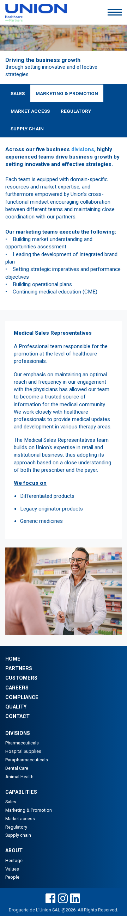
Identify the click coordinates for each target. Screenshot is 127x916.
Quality (15, 707)
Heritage (14, 860)
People (12, 877)
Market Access (30, 111)
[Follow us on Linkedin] (75, 899)
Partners (18, 668)
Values (12, 869)
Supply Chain (27, 128)
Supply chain (18, 835)
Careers (17, 688)
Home (12, 659)
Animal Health (19, 776)
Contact (17, 716)
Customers (21, 678)
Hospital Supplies (23, 751)
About (14, 851)
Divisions (17, 733)
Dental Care (16, 768)
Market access (20, 818)
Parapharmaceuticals (26, 759)
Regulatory (76, 111)
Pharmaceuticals (22, 742)
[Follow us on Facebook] (50, 899)
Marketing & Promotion (67, 93)
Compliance (21, 697)
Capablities (21, 792)
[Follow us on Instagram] (63, 899)
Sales (18, 93)
